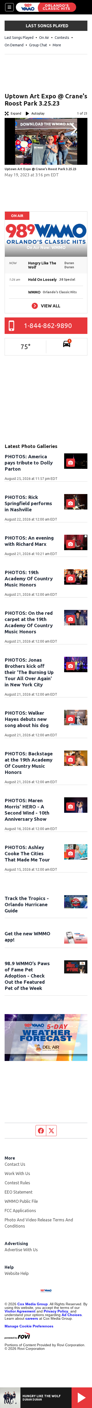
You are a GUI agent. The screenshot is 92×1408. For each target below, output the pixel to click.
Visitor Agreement (20, 1311)
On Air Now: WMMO (46, 247)
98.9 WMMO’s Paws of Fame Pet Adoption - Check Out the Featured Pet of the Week (27, 976)
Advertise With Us (21, 1249)
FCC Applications (20, 1210)
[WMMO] (46, 7)
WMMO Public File (21, 1201)
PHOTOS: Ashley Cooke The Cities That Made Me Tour (27, 853)
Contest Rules (17, 1182)
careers (31, 1318)
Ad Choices (72, 1315)
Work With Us (17, 1173)
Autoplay (37, 113)
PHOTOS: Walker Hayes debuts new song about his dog (27, 719)
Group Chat (38, 45)
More (57, 45)
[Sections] (9, 7)
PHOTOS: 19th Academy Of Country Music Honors (29, 578)
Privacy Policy (56, 1311)
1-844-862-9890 (48, 325)
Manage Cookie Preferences (29, 1326)
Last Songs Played (19, 38)
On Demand (14, 45)
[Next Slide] (73, 129)
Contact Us (15, 1164)
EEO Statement (18, 1192)
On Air (44, 38)
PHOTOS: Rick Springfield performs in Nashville (28, 503)
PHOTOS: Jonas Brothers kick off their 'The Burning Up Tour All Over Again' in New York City (29, 672)
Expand (16, 113)
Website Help (17, 1273)
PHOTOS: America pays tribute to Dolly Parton (29, 463)
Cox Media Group (32, 1304)
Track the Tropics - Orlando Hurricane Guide (27, 904)
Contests (62, 38)
